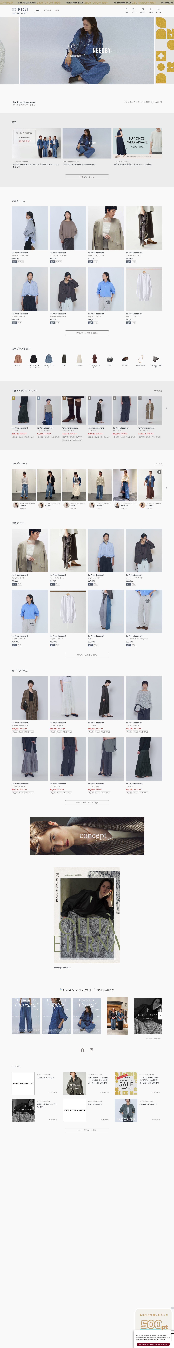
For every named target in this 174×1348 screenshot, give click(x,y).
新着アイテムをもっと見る (87, 333)
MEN (57, 10)
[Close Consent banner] (172, 1332)
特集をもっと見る (87, 177)
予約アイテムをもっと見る (87, 655)
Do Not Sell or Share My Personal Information (153, 1344)
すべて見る (158, 391)
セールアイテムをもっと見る (87, 802)
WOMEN (47, 10)
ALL (37, 10)
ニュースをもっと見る (87, 1130)
